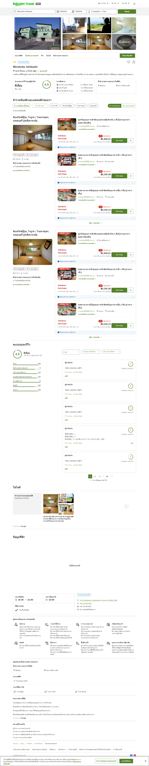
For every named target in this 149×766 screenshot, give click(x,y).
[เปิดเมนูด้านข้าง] (134, 4)
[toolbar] (71, 11)
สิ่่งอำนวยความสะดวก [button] (60, 56)
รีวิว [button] (42, 56)
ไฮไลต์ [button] (48, 56)
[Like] (128, 61)
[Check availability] (130, 140)
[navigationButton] (85, 476)
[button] (23, 4)
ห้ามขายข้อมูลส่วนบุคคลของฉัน (106, 761)
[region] (74, 761)
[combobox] (34, 11)
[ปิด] (145, 761)
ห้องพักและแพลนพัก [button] (31, 56)
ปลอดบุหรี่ (93, 106)
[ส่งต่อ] (134, 62)
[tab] (114, 106)
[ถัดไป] (126, 506)
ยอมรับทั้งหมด (126, 761)
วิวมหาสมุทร (81, 106)
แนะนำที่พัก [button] (19, 56)
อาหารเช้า (54, 106)
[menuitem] (103, 3)
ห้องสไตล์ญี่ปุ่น (67, 106)
